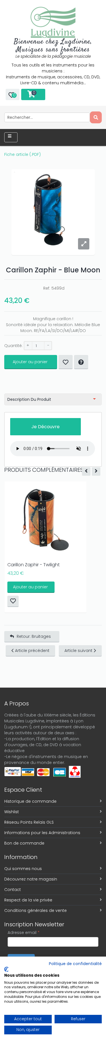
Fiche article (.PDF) (22, 154)
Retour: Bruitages (34, 636)
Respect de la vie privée (28, 900)
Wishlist (11, 812)
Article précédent (32, 650)
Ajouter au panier (30, 362)
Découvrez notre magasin (30, 879)
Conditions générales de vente (35, 910)
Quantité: (13, 345)
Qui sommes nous (23, 868)
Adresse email (24, 932)
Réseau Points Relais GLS (29, 822)
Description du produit (29, 399)
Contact (12, 889)
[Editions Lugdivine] (53, 22)
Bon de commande (24, 843)
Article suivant (78, 650)
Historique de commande (30, 801)
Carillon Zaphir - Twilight (33, 564)
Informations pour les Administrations (42, 833)
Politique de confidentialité (75, 963)
